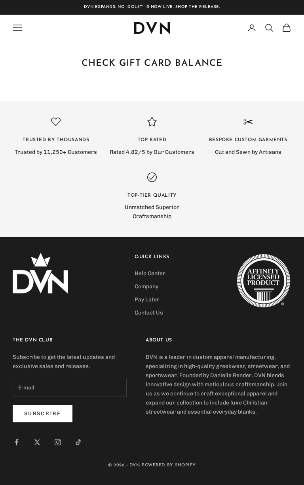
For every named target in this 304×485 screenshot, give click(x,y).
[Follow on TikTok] (78, 442)
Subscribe (42, 413)
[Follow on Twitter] (37, 442)
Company (146, 286)
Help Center (150, 273)
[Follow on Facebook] (17, 442)
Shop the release (197, 7)
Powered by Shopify (169, 465)
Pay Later (147, 299)
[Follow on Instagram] (58, 442)
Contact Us (149, 312)
